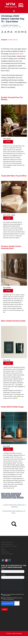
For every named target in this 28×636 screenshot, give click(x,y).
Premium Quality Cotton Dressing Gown (11, 247)
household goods (6, 497)
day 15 (17, 495)
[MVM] (14, 5)
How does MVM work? (7, 544)
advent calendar (16, 493)
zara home (20, 497)
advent (8, 493)
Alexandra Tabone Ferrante (10, 25)
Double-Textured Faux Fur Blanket (12, 98)
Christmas (11, 495)
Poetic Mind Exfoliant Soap (12, 407)
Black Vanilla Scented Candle (13, 321)
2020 (3, 493)
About (2, 548)
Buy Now (8, 141)
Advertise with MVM (6, 542)
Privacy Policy (5, 552)
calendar (4, 495)
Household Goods (13, 39)
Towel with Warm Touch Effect (14, 176)
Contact (3, 550)
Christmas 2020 (17, 26)
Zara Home (19, 54)
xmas (14, 497)
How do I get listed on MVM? (9, 546)
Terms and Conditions (7, 554)
